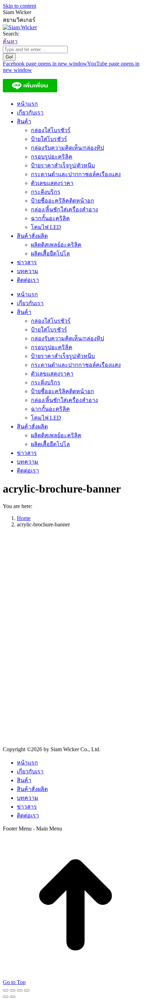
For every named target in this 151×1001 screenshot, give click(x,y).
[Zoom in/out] (26, 990)
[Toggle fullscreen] (19, 990)
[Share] (12, 990)
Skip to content (19, 6)
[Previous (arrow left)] (5, 997)
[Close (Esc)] (5, 990)
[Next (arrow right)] (12, 997)
